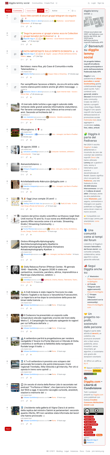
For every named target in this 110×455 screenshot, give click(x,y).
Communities (37, 3)
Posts (8, 11)
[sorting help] (72, 11)
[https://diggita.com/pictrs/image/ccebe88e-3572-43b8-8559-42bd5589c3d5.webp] (15, 36)
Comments (17, 11)
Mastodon (93, 199)
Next (8, 429)
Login (93, 3)
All (47, 11)
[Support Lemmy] (56, 3)
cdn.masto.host (26, 72)
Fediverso (88, 181)
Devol (93, 157)
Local (40, 11)
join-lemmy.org (98, 451)
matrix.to (24, 89)
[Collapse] (91, 14)
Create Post (49, 3)
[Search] (88, 3)
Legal (66, 451)
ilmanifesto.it (25, 115)
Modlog (99, 435)
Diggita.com (92, 381)
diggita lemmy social (19, 3)
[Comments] (15, 18)
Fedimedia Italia (90, 120)
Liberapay (88, 371)
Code (88, 451)
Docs (82, 451)
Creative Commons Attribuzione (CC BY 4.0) (93, 402)
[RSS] (75, 11)
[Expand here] (15, 69)
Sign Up (101, 3)
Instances (74, 451)
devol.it (95, 333)
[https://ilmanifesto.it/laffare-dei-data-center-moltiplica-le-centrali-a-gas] (15, 107)
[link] (27, 26)
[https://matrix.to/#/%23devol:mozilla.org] (15, 87)
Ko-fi (86, 363)
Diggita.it (87, 147)
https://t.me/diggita (95, 292)
